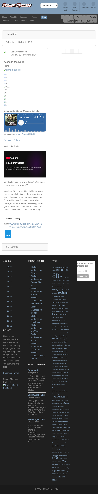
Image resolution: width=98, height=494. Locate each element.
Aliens (64, 372)
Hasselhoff (62, 290)
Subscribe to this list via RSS (19, 42)
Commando (33, 370)
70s (54, 396)
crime (61, 474)
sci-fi (61, 446)
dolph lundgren (65, 471)
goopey (59, 449)
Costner (54, 351)
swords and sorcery (58, 323)
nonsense (62, 269)
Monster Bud (63, 464)
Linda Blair (65, 302)
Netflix (55, 339)
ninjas (54, 471)
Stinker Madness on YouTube (36, 328)
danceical (55, 474)
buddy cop (55, 345)
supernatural (60, 412)
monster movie (56, 326)
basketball (62, 391)
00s (39, 227)
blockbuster (55, 366)
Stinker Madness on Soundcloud (36, 301)
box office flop (65, 468)
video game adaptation (31, 224)
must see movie (59, 430)
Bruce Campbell (57, 381)
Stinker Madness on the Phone (38, 356)
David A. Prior (56, 400)
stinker (58, 468)
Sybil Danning (56, 330)
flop (58, 394)
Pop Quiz (66, 452)
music (58, 333)
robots (54, 421)
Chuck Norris (62, 299)
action (63, 292)
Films (6, 66)
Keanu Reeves (56, 461)
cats (57, 391)
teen (57, 418)
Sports (58, 443)
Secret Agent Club (36, 395)
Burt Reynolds (63, 366)
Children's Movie (62, 424)
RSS (32, 134)
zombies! (54, 293)
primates (54, 424)
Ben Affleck (64, 326)
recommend (63, 394)
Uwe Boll (15, 224)
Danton (63, 400)
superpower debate (61, 433)
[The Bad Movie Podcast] (16, 6)
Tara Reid (15, 227)
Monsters (55, 354)
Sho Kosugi (65, 311)
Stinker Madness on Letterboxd (36, 346)
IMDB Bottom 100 (62, 357)
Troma (61, 314)
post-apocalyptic (57, 415)
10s (58, 397)
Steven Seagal (62, 336)
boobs (62, 320)
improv (54, 296)
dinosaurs (62, 388)
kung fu (59, 378)
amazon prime (56, 302)
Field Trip (62, 339)
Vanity (67, 323)
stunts (61, 317)
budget (67, 412)
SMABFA (61, 403)
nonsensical (64, 333)
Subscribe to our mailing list (85, 265)
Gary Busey (63, 409)
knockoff (54, 308)
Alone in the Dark (14, 62)
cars (58, 471)
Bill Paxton (64, 455)
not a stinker (64, 348)
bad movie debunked (61, 375)
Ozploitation (55, 409)
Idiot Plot (59, 372)
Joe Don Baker (60, 280)
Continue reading (13, 219)
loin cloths (64, 443)
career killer (61, 440)
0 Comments (12, 247)
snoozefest (59, 427)
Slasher (58, 436)
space (54, 333)
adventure (65, 330)
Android (25, 134)
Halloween (62, 406)
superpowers (62, 354)
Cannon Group (62, 421)
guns (62, 267)
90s (55, 457)
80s (57, 275)
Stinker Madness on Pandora (36, 291)
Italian (54, 360)
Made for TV (65, 378)
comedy (55, 290)
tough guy (61, 342)
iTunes (17, 134)
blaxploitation (56, 320)
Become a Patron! (12, 140)
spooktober (55, 446)
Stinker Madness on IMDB (36, 337)
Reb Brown (55, 406)
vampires (60, 452)
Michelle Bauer (56, 267)
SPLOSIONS (64, 397)
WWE (53, 427)
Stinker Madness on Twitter (36, 310)
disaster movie (62, 351)
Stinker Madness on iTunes (36, 270)
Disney (54, 378)
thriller (58, 360)
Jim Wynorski (63, 458)
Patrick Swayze (63, 418)
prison (54, 363)
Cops (64, 277)
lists (62, 437)
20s (53, 311)
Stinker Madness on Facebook (36, 319)
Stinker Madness (19, 52)
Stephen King (63, 345)
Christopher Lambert (58, 369)
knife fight (55, 336)
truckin (58, 348)
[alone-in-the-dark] (20, 70)
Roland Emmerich (63, 308)
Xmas (66, 403)
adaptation (55, 464)
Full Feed (7, 388)
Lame (66, 342)
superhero (66, 427)
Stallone (58, 311)
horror (55, 314)
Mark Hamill (63, 360)
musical (62, 286)
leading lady (61, 305)
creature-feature (61, 363)
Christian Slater (29, 227)
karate (54, 305)
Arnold (67, 290)
